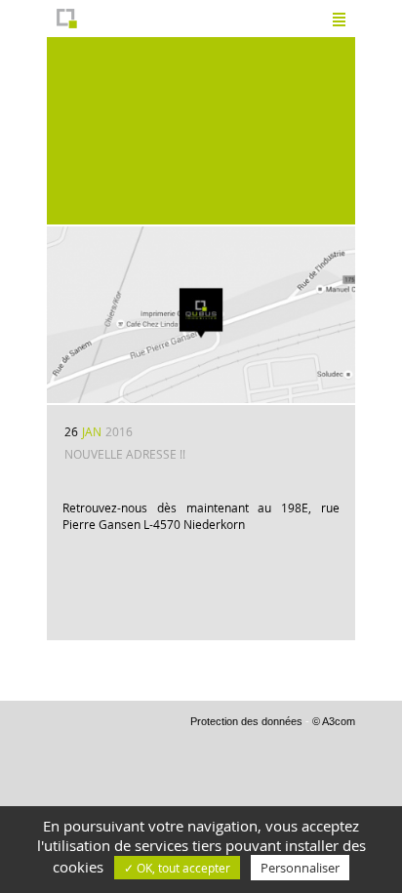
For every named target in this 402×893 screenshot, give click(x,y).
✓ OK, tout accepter (177, 867)
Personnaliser (300, 867)
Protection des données (246, 721)
